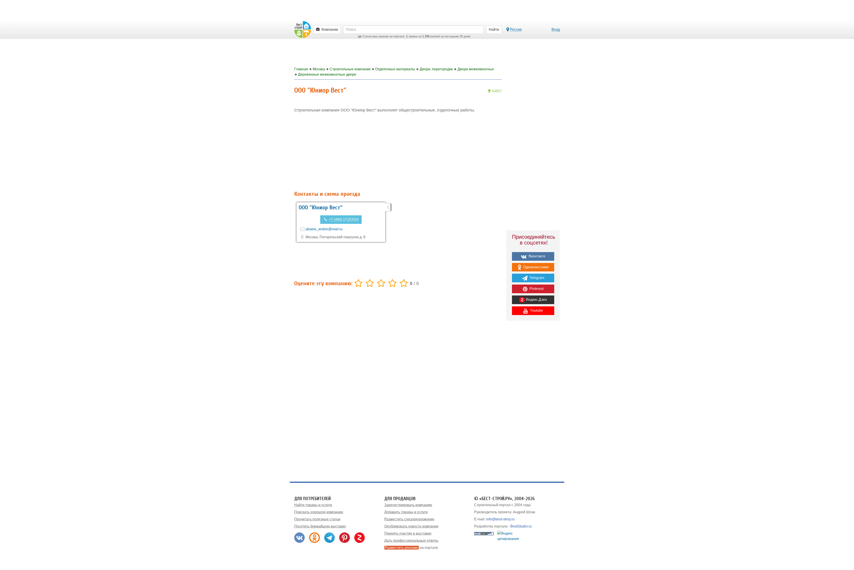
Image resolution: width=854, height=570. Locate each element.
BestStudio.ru (521, 526)
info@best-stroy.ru (500, 519)
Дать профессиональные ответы (411, 540)
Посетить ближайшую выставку (320, 526)
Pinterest (536, 289)
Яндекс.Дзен (536, 299)
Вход (556, 29)
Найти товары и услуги (313, 505)
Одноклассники (535, 267)
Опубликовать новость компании (411, 526)
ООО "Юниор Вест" (320, 207)
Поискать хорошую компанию (318, 512)
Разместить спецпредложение (409, 519)
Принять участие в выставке (407, 533)
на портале (411, 548)
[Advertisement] (398, 152)
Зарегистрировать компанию (408, 505)
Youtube (536, 310)
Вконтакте (536, 256)
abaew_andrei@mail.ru (324, 229)
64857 (496, 91)
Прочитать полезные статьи (317, 519)
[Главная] (302, 29)
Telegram (536, 278)
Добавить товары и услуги (406, 512)
